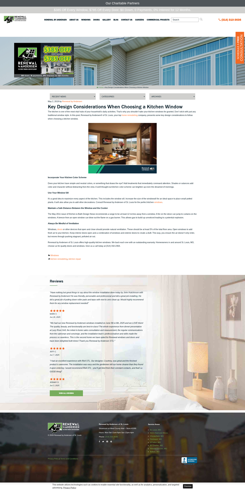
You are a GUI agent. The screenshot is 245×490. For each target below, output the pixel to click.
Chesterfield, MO (157, 436)
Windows (85, 20)
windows (158, 202)
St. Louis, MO (155, 430)
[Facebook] (99, 442)
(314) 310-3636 (231, 19)
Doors (96, 20)
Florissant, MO (156, 439)
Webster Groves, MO (158, 449)
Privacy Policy (53, 459)
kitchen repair (75, 259)
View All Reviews (66, 393)
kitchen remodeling (59, 259)
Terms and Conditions (69, 459)
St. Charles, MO (156, 445)
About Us (73, 20)
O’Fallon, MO (155, 442)
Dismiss (187, 486)
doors (59, 229)
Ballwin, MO (155, 452)
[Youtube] (107, 442)
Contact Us (126, 20)
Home (101, 87)
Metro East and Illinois (159, 433)
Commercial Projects (158, 20)
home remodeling (130, 115)
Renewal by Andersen (55, 20)
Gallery (106, 20)
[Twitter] (103, 442)
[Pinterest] (111, 442)
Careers (139, 20)
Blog (115, 20)
